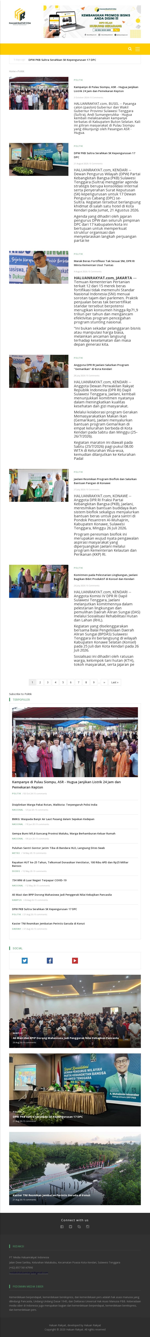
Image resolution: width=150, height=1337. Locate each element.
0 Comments (97, 97)
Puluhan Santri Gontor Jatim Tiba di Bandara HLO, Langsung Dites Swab (58, 848)
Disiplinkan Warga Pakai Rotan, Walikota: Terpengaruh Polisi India (54, 804)
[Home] (20, 16)
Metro (16, 853)
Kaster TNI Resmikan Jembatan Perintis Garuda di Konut (48, 923)
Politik (16, 793)
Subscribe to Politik (20, 694)
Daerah (16, 929)
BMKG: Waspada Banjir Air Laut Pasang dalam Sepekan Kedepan (53, 819)
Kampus (17, 900)
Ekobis (16, 871)
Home (12, 71)
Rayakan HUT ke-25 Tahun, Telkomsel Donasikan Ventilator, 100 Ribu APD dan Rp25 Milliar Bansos (70, 864)
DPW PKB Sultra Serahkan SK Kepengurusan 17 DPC (62, 60)
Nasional (17, 810)
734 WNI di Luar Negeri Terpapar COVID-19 (39, 880)
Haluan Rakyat (92, 1325)
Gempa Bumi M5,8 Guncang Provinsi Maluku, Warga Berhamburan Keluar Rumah (63, 833)
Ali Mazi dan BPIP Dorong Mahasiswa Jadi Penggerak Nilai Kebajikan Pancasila (62, 894)
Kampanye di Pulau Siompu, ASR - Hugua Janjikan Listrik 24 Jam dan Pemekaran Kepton (66, 784)
